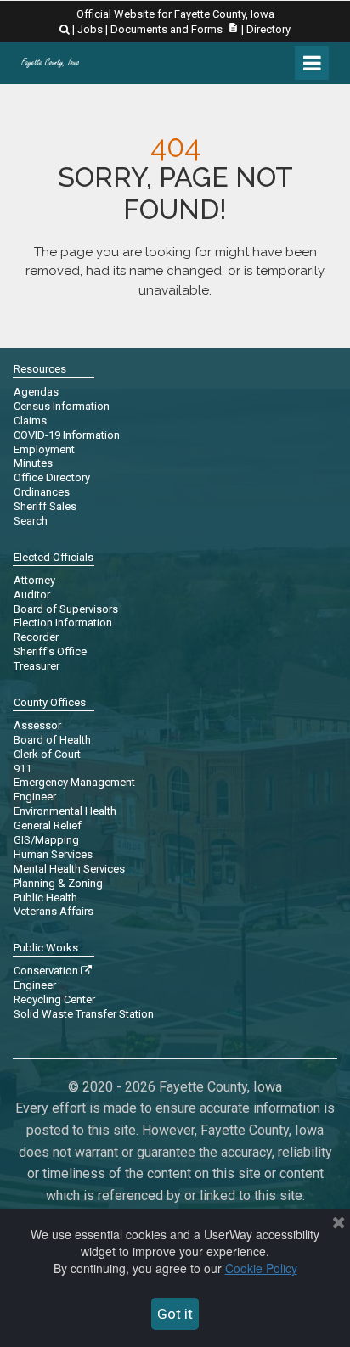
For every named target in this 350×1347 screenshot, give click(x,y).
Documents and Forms (174, 29)
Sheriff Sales (45, 506)
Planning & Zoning (58, 883)
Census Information (62, 406)
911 (22, 768)
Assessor (37, 725)
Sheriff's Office (50, 651)
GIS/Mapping (46, 839)
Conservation (53, 970)
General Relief (48, 825)
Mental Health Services (69, 868)
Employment (44, 449)
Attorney (34, 580)
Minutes (33, 463)
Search (31, 520)
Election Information (63, 622)
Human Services (53, 854)
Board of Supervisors (66, 609)
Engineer (35, 796)
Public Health (45, 897)
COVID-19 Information (67, 435)
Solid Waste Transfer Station (84, 1013)
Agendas (36, 391)
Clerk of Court (47, 754)
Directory (268, 29)
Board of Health (52, 739)
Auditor (32, 594)
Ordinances (42, 491)
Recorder (36, 637)
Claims (30, 420)
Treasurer (36, 665)
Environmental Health (65, 811)
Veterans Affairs (53, 911)
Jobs (90, 29)
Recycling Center (54, 999)
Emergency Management (74, 782)
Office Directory (52, 477)
